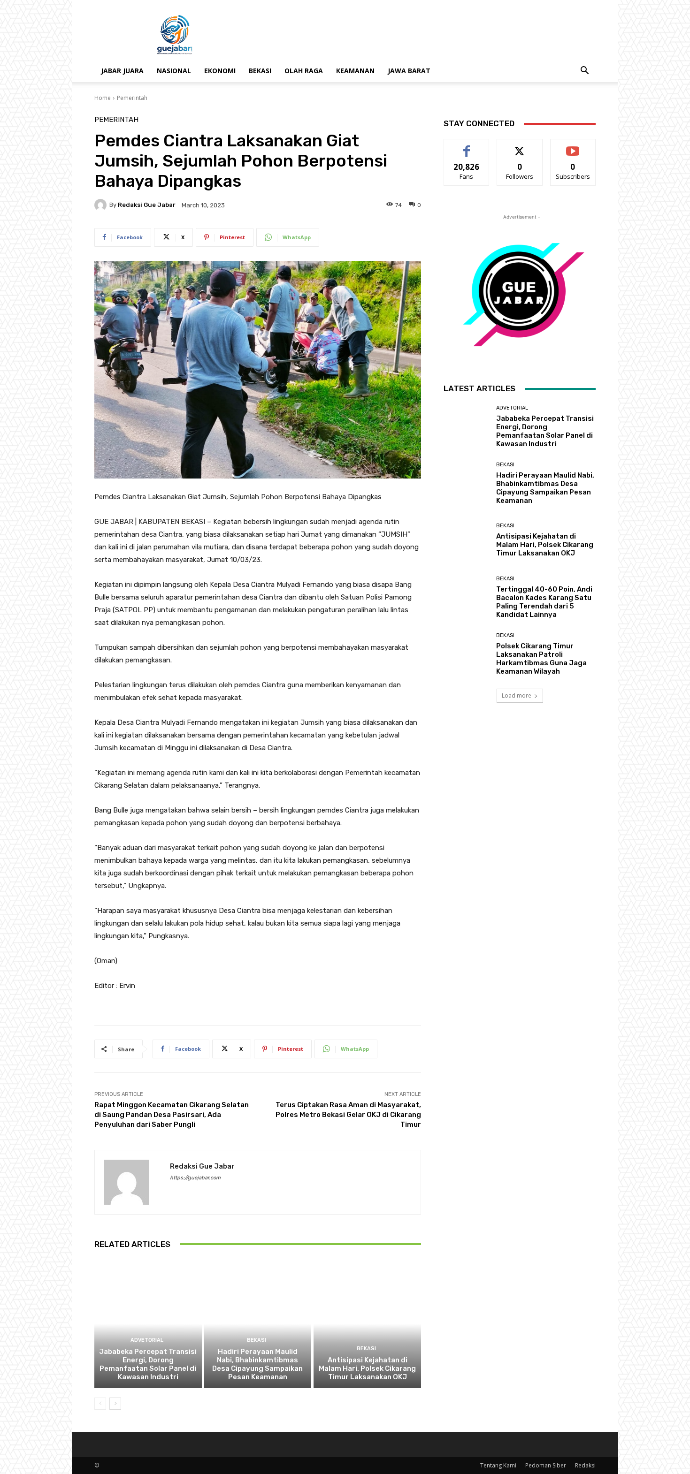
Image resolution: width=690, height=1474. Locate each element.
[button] (584, 71)
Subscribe (573, 146)
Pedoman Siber (545, 1465)
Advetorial (146, 1340)
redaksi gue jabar (147, 205)
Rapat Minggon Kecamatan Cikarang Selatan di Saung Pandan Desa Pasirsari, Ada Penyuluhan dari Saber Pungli (171, 1115)
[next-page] (115, 1404)
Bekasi (260, 70)
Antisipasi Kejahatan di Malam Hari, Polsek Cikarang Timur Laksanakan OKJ (367, 1368)
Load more (516, 695)
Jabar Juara (122, 70)
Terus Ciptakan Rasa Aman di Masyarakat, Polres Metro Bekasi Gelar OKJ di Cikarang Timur (348, 1115)
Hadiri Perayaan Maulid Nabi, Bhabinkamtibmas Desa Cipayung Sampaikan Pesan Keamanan (257, 1364)
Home (102, 98)
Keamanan (355, 70)
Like (466, 146)
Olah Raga (303, 70)
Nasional (174, 70)
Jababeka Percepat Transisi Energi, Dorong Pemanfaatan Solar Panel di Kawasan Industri (148, 1364)
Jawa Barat (409, 70)
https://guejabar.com (195, 1177)
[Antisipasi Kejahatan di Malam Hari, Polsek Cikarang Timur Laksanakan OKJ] (367, 1324)
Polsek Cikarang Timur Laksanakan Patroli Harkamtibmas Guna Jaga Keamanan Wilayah (541, 659)
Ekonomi (220, 70)
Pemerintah (132, 98)
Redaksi (585, 1465)
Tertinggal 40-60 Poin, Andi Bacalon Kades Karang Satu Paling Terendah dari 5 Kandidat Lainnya (544, 602)
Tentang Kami (498, 1465)
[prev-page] (100, 1404)
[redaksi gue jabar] (101, 205)
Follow (520, 146)
